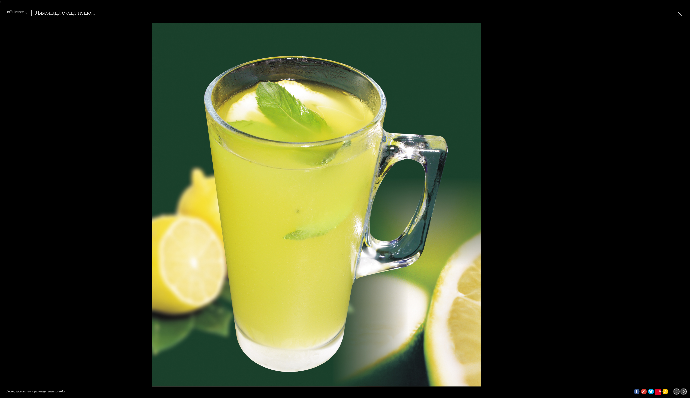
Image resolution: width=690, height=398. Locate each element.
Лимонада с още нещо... (65, 13)
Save (660, 391)
